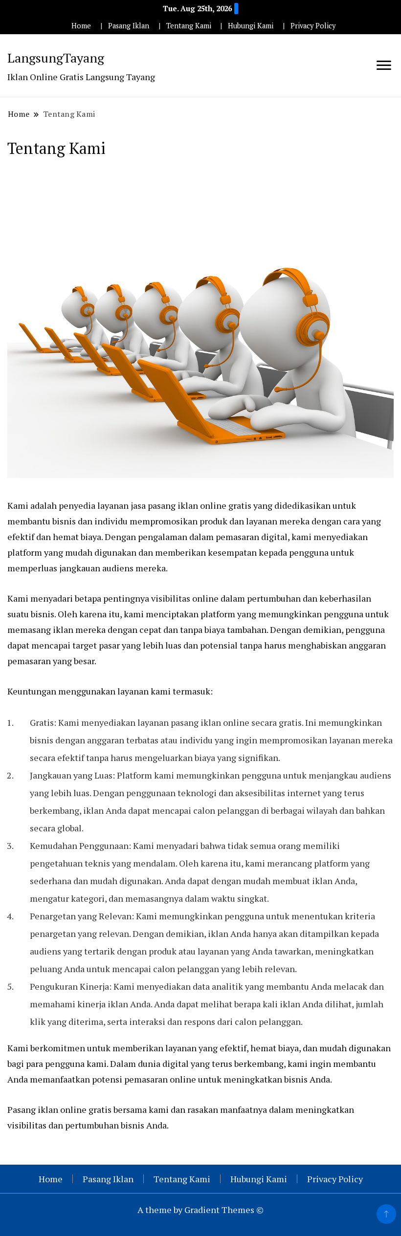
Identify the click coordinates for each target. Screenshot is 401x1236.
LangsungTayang (55, 57)
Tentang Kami (188, 25)
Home (81, 25)
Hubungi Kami (250, 25)
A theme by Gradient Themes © (200, 1209)
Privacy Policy (312, 25)
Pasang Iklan (128, 25)
